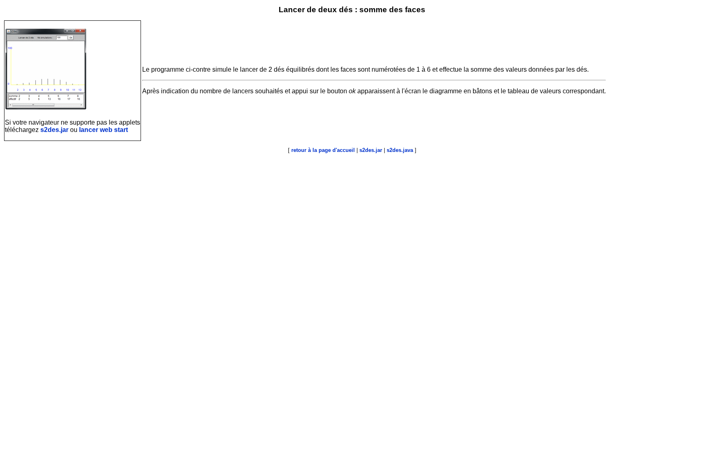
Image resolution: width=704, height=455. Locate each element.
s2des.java (400, 150)
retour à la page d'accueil (323, 150)
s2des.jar (54, 129)
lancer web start (103, 129)
